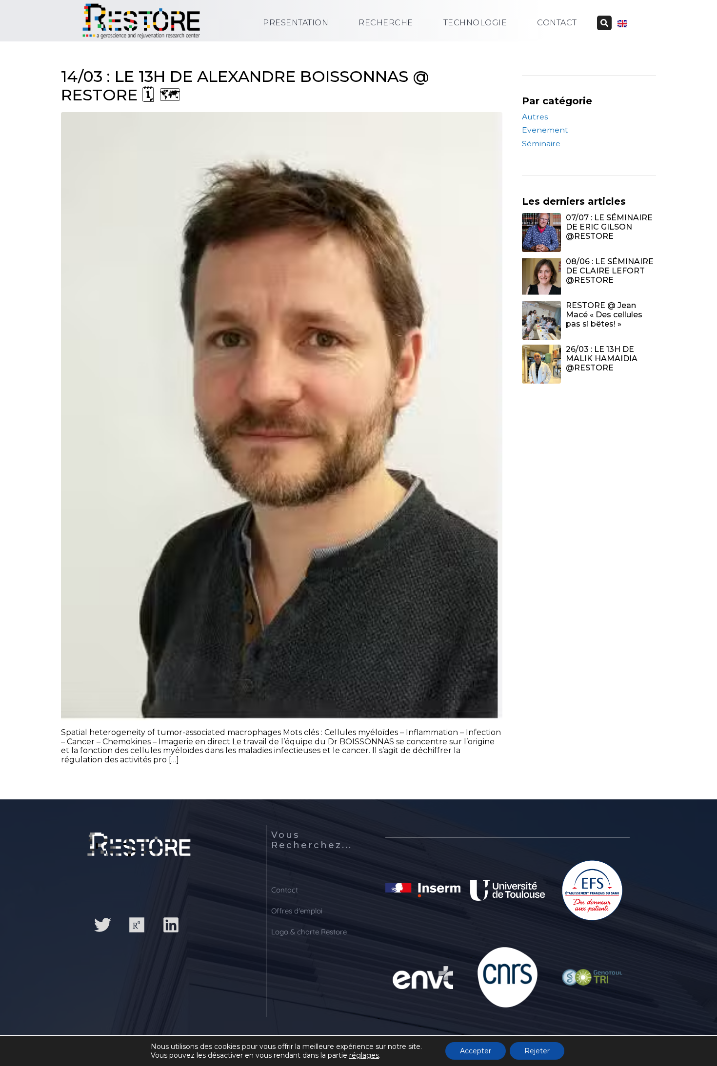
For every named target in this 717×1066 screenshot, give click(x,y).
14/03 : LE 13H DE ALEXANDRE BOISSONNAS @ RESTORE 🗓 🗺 (245, 85)
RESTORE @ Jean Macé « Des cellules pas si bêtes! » (604, 315)
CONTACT (557, 22)
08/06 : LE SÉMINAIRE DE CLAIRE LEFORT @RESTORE (610, 271)
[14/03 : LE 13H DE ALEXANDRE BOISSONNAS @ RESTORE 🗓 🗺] (281, 416)
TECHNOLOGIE (475, 22)
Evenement (545, 130)
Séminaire (541, 143)
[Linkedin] (171, 925)
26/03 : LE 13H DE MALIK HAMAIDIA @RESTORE (601, 358)
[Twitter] (102, 925)
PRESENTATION (295, 22)
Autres (535, 116)
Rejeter (537, 1051)
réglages (364, 1055)
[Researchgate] (137, 925)
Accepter (475, 1051)
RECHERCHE (385, 22)
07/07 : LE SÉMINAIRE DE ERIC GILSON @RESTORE (609, 227)
